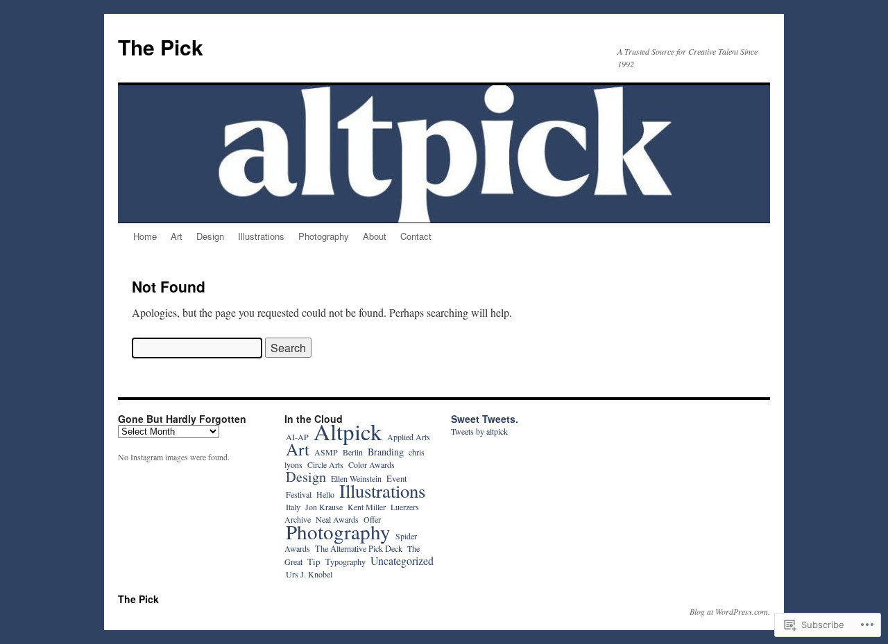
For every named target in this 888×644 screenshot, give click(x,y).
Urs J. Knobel (309, 574)
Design (210, 236)
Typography (345, 561)
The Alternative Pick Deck (358, 548)
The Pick (160, 47)
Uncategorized (402, 560)
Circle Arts (325, 464)
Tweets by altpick (479, 431)
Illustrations (261, 236)
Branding (386, 451)
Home (145, 236)
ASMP (326, 452)
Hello (325, 494)
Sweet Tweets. (484, 419)
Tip (314, 561)
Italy (293, 506)
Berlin (353, 452)
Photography (323, 236)
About (374, 236)
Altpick (348, 431)
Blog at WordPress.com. (730, 611)
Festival (298, 494)
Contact (416, 236)
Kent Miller (367, 506)
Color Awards (371, 464)
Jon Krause (324, 506)
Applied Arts (408, 436)
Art (176, 236)
